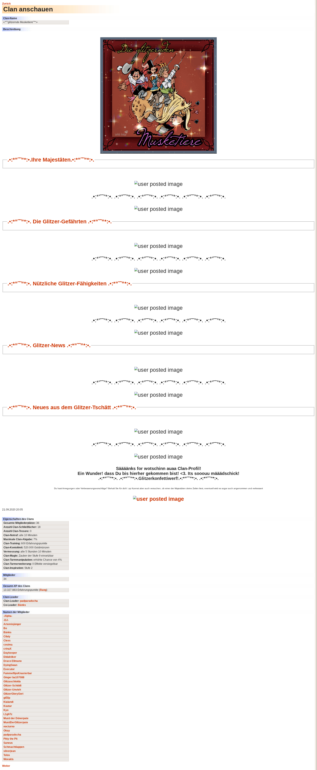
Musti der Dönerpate (15, 718)
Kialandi (8, 701)
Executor (9, 669)
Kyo (5, 710)
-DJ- (6, 620)
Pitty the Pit (10, 738)
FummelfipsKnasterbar (17, 673)
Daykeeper (10, 652)
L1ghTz (7, 714)
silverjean (9, 751)
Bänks (22, 605)
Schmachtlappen (13, 746)
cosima (8, 644)
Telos (6, 755)
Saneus (8, 742)
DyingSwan (10, 665)
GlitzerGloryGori (13, 693)
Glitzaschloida (12, 681)
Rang (43, 589)
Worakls (8, 759)
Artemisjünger (12, 624)
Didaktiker (9, 656)
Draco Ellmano (12, 661)
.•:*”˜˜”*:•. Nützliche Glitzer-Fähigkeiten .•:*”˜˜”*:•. (70, 283)
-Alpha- (7, 616)
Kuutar (7, 706)
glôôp (6, 697)
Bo (5, 628)
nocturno (8, 726)
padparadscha (29, 600)
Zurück (6, 3)
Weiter (6, 765)
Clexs (7, 640)
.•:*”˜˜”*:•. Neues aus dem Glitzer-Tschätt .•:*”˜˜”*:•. (72, 407)
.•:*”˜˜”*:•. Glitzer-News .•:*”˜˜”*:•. (49, 345)
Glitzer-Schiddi (12, 685)
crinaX (7, 648)
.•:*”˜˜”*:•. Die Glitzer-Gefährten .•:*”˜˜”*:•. (60, 221)
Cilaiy (6, 636)
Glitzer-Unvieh (12, 689)
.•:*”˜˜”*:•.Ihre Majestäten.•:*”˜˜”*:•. (51, 160)
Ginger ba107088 (13, 677)
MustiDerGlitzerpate (15, 722)
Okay (6, 730)
